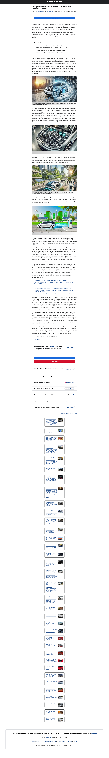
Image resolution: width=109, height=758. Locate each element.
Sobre (64, 413)
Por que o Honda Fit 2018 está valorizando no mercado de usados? (51, 631)
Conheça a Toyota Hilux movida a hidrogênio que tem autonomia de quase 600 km (53, 288)
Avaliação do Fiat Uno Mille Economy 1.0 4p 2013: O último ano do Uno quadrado (51, 504)
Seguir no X (72, 394)
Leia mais (94, 733)
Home (62, 413)
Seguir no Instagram (70, 382)
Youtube (75, 741)
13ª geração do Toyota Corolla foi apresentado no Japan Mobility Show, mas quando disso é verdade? (51, 512)
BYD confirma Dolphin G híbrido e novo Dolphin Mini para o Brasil (51, 538)
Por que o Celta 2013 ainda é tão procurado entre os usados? (50, 645)
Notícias (52, 11)
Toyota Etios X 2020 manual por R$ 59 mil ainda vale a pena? (50, 653)
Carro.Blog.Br (48, 737)
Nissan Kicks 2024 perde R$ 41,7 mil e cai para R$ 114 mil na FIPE (51, 431)
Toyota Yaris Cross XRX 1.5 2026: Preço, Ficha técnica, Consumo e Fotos (51, 660)
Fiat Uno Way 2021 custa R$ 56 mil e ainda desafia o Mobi (51, 668)
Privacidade (72, 413)
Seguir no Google (70, 347)
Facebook (59, 741)
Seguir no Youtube (70, 388)
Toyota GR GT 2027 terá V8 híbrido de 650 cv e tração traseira (51, 554)
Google (63, 741)
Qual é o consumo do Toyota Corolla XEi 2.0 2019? (50, 623)
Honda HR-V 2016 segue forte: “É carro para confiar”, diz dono (51, 675)
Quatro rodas (44, 339)
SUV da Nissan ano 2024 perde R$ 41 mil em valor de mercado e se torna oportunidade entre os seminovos (51, 563)
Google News (69, 741)
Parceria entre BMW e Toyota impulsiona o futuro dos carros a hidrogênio (51, 280)
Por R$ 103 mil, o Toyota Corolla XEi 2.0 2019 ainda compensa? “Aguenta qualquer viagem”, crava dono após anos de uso (51, 521)
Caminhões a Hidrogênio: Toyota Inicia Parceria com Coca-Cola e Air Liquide (52, 285)
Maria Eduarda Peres (41, 11)
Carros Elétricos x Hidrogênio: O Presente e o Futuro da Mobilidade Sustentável (52, 293)
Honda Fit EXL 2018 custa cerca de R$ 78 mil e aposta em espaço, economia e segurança (51, 530)
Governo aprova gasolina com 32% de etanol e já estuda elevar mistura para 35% (51, 546)
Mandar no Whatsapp (54, 361)
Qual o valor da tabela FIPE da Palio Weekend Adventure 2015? (50, 608)
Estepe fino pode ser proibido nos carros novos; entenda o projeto (51, 469)
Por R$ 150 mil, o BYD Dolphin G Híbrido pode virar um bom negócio (51, 690)
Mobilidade (48, 11)
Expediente (38, 741)
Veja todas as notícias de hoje (54, 358)
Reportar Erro (68, 413)
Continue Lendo (54, 18)
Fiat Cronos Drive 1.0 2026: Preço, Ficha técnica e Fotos (51, 719)
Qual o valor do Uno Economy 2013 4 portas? (51, 615)
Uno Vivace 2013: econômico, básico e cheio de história (51, 697)
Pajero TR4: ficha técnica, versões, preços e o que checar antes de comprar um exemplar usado (51, 439)
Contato (76, 413)
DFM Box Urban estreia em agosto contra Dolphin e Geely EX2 (51, 682)
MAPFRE (37, 339)
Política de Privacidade (46, 741)
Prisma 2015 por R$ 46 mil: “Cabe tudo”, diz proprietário (50, 638)
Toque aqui (51, 346)
